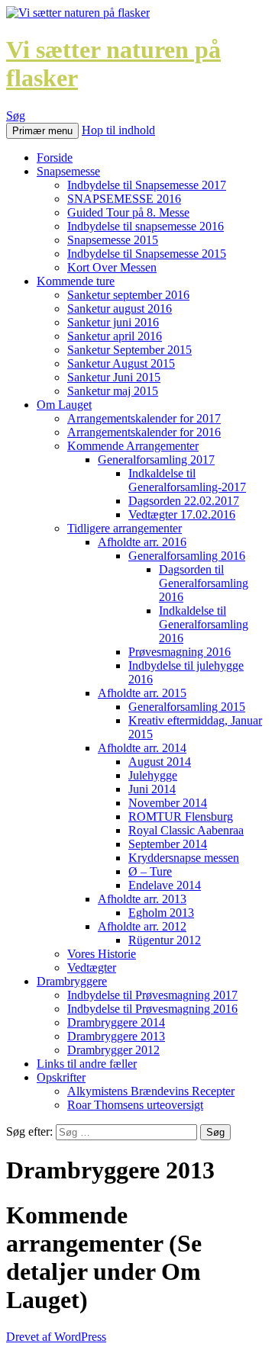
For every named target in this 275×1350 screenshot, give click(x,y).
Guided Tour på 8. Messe (128, 212)
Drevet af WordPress (56, 1336)
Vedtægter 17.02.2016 (181, 514)
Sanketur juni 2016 (113, 322)
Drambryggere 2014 (116, 1022)
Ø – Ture (150, 871)
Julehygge (152, 775)
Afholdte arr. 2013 (142, 898)
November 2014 (167, 802)
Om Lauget (64, 404)
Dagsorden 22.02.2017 (183, 500)
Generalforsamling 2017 (156, 459)
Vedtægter (91, 967)
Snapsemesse (68, 171)
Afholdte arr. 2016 (142, 541)
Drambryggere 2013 (116, 1036)
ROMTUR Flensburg (180, 816)
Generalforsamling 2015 (186, 706)
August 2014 (159, 761)
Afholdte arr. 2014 (142, 747)
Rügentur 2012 (164, 940)
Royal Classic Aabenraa (186, 830)
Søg (15, 115)
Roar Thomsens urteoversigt (135, 1104)
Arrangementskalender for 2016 (144, 432)
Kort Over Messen (112, 267)
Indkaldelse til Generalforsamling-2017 (187, 480)
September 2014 (167, 843)
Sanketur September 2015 (129, 349)
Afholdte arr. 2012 (142, 926)
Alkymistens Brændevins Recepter (151, 1091)
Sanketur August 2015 (121, 363)
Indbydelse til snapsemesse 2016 (145, 226)
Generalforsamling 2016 (186, 555)
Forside (55, 157)
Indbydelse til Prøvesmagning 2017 (152, 994)
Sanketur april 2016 (114, 335)
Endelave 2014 (164, 885)
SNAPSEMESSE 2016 (124, 198)
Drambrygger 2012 (113, 1049)
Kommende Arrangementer (133, 445)
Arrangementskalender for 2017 (144, 418)
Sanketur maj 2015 (112, 390)
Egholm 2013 (161, 912)
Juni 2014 (152, 789)
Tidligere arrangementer (124, 528)
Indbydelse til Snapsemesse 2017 (146, 184)
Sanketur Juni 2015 (113, 377)
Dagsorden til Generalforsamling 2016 (203, 583)
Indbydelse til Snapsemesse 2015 (146, 253)
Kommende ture (76, 281)
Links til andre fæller (87, 1063)
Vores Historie (101, 953)
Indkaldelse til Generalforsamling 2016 (203, 624)
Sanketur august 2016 (119, 308)
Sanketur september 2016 (128, 294)
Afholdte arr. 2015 (142, 692)
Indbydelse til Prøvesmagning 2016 (152, 1008)
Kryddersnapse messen (183, 857)
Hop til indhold (118, 130)
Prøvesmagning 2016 (179, 651)
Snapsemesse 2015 (112, 239)
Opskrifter (61, 1077)
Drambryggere (72, 981)
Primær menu (42, 131)
